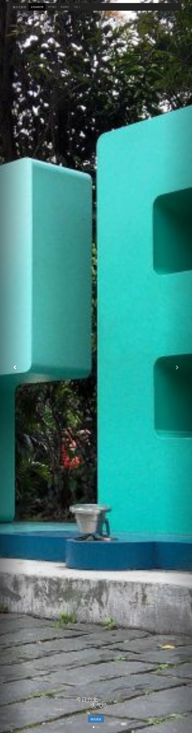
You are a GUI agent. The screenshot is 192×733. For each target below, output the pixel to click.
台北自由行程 (37, 6)
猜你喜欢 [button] (96, 719)
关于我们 (52, 6)
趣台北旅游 (19, 7)
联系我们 (65, 6)
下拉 (76, 6)
